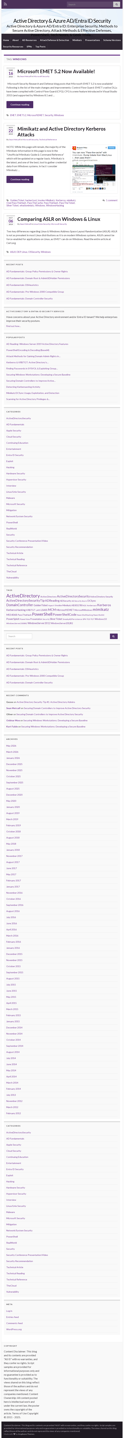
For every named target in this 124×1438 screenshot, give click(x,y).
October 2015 (13, 966)
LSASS (44, 609)
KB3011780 (77, 605)
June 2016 (11, 923)
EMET (13, 115)
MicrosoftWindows (83, 610)
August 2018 (13, 837)
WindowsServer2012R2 (62, 623)
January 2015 (13, 1021)
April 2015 (11, 1003)
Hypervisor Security (16, 479)
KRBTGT (30, 610)
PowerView (25, 619)
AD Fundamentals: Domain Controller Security (29, 298)
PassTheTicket (67, 203)
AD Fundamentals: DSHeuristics (22, 285)
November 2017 (14, 856)
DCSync (91, 600)
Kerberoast (92, 605)
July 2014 (11, 1058)
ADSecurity (65, 600)
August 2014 (13, 1052)
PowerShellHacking (85, 615)
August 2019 (13, 813)
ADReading (52, 600)
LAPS (38, 610)
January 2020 (13, 807)
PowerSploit (12, 618)
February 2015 (13, 1015)
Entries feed (12, 1317)
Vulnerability (12, 577)
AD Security (76, 601)
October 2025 (13, 776)
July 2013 (11, 1094)
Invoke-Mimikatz (46, 200)
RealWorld (11, 528)
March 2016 (12, 935)
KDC (84, 605)
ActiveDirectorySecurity (18, 418)
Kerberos (61, 200)
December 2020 (14, 794)
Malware (10, 498)
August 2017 (13, 862)
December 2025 (14, 764)
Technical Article (14, 553)
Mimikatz (77, 40)
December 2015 (14, 954)
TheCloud (11, 571)
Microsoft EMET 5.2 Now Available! (56, 71)
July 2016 (11, 917)
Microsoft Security (41, 76)
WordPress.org (14, 1329)
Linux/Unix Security (41, 224)
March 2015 (12, 1009)
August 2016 (13, 911)
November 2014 (14, 1033)
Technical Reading (15, 559)
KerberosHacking (16, 609)
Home (6, 40)
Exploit (9, 461)
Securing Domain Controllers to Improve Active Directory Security (57, 708)
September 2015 (14, 972)
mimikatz (71, 200)
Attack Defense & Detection (54, 40)
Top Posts (40, 46)
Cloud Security (13, 436)
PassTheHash (51, 203)
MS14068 (11, 614)
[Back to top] (117, 1431)
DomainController (19, 605)
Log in (9, 1311)
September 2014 (14, 1045)
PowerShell (12, 522)
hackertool (31, 200)
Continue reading (19, 104)
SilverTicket (12, 205)
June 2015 (11, 990)
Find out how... (13, 326)
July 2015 (11, 984)
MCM (52, 609)
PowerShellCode (65, 614)
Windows (59, 115)
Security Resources (13, 46)
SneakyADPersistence (72, 619)
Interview (11, 485)
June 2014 (11, 1064)
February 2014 (13, 1088)
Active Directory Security (101, 596)
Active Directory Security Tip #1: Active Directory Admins (46, 702)
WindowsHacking (55, 205)
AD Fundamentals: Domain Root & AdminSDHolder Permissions (38, 278)
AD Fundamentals (15, 424)
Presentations (92, 40)
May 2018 (11, 843)
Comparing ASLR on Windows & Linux (58, 219)
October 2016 (13, 898)
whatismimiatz (27, 205)
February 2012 (13, 1113)
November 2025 (14, 770)
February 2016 (13, 941)
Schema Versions (112, 40)
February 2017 (13, 880)
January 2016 (13, 947)
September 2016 (14, 905)
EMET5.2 (21, 115)
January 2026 (13, 758)
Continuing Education (17, 442)
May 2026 (11, 745)
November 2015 (14, 960)
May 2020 (11, 800)
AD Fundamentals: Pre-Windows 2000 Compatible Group (35, 291)
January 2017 (13, 886)
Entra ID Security (15, 455)
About (15, 40)
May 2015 (11, 996)
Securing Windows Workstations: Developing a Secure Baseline (55, 720)
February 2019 (13, 825)
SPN (84, 619)
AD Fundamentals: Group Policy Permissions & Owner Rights (37, 271)
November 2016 (14, 892)
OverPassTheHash (16, 203)
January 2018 (13, 849)
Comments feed (14, 1323)
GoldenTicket (17, 200)
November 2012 (14, 1101)
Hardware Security (15, 473)
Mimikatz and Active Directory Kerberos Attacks (61, 131)
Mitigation (11, 510)
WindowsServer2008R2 (16, 623)
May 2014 (11, 1070)
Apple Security (13, 430)
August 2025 (13, 788)
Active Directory (48, 596)
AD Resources (29, 40)
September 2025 (14, 782)
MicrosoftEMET (35, 115)
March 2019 (12, 819)
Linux (24, 252)
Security (49, 115)
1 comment (112, 200)
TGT (92, 619)
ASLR (13, 252)
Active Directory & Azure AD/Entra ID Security (62, 21)
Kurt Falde (12, 726)
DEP (19, 252)
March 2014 (12, 1082)
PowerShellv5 (98, 615)
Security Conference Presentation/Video (27, 540)
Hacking (10, 467)
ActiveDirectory (23, 595)
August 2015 (13, 978)
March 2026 (12, 751)
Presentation (36, 619)
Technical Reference (48, 139)
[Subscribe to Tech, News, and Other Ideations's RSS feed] (5, 3)
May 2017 (11, 874)
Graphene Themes (26, 1434)
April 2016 (11, 929)
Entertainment (13, 449)
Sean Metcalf (25, 76)
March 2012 (12, 1107)
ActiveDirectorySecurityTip (25, 600)
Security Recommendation (19, 547)
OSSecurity (34, 252)
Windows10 (101, 619)
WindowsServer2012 (39, 623)
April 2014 (11, 1076)
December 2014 (14, 1027)
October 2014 (13, 1039)
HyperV (51, 605)
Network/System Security (19, 516)
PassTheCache (35, 203)
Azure (84, 601)
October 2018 (13, 831)
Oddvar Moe (13, 720)
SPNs (29, 46)
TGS (88, 619)
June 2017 (11, 868)
